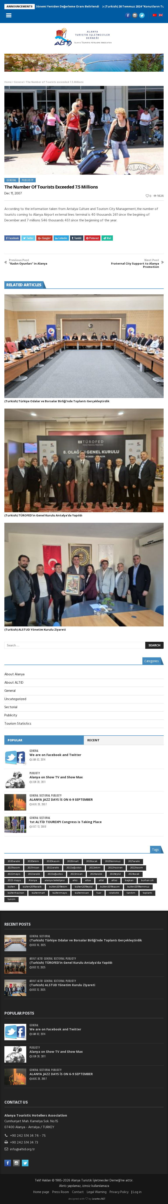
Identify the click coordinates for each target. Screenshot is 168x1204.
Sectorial (10, 707)
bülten (11, 887)
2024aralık (96, 874)
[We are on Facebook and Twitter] (15, 757)
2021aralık (134, 861)
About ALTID (13, 683)
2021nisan (33, 868)
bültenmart (38, 893)
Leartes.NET (98, 1199)
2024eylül (115, 874)
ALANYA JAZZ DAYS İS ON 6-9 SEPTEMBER (61, 799)
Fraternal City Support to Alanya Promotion (135, 263)
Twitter (29, 238)
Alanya (33, 880)
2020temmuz (113, 861)
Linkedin (62, 238)
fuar (98, 893)
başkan (129, 880)
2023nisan (76, 874)
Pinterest (94, 238)
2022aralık (53, 868)
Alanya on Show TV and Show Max (56, 777)
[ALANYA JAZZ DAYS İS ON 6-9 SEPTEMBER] (15, 802)
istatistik (114, 893)
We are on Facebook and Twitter (55, 755)
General (19, 82)
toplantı (147, 893)
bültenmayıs (59, 893)
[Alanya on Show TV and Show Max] (15, 780)
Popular (15, 740)
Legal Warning (97, 1192)
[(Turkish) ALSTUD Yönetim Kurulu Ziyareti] (84, 574)
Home (8, 82)
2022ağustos (74, 868)
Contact (78, 1192)
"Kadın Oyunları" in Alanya (28, 261)
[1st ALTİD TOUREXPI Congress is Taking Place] (15, 824)
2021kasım (14, 868)
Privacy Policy (119, 1192)
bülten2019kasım (110, 887)
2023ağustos (55, 874)
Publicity (27, 180)
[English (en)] (161, 15)
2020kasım (53, 861)
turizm (11, 899)
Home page (41, 1192)
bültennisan (82, 893)
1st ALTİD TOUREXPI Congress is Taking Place (66, 822)
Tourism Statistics (17, 724)
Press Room (60, 1192)
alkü (74, 880)
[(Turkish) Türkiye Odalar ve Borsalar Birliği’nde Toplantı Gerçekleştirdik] (84, 346)
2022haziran (115, 868)
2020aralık (14, 861)
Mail (109, 238)
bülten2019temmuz (138, 887)
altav (88, 880)
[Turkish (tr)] (155, 15)
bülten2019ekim (58, 887)
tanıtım (131, 893)
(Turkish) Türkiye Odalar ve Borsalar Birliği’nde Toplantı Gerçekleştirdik (56, 401)
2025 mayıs (14, 880)
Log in (137, 1192)
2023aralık (34, 874)
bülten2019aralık (32, 887)
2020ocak (91, 861)
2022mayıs (14, 874)
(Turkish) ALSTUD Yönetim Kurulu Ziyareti (35, 629)
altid (101, 880)
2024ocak (133, 874)
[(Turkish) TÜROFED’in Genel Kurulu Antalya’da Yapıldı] (84, 460)
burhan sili (147, 880)
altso (114, 880)
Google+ (46, 238)
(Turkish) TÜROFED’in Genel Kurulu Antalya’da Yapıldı (43, 515)
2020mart (73, 861)
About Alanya (14, 674)
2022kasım (136, 868)
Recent (93, 740)
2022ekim (94, 868)
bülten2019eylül (84, 887)
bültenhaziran (16, 893)
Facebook (14, 238)
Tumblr (78, 238)
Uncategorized (15, 699)
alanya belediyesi (55, 880)
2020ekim (33, 861)
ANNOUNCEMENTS (20, 6)
